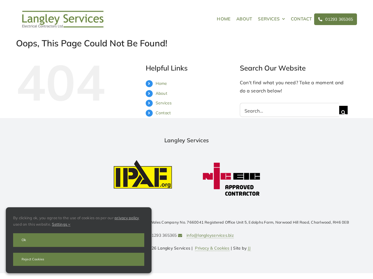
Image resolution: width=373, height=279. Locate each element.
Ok (24, 240)
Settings (60, 224)
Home (161, 83)
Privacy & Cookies (212, 248)
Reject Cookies (33, 259)
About (161, 93)
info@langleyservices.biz (210, 235)
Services (164, 103)
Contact (163, 112)
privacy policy (127, 217)
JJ (249, 248)
